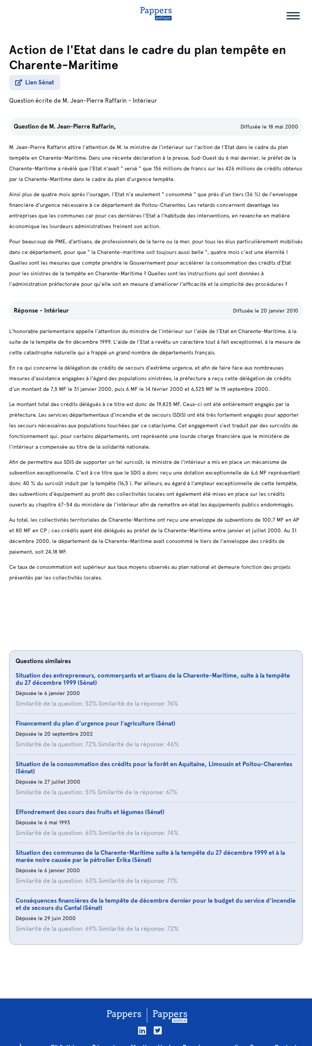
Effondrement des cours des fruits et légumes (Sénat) (90, 812)
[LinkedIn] (142, 1030)
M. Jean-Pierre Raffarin (94, 100)
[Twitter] (158, 1030)
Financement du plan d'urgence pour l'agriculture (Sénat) (95, 723)
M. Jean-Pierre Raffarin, (82, 126)
